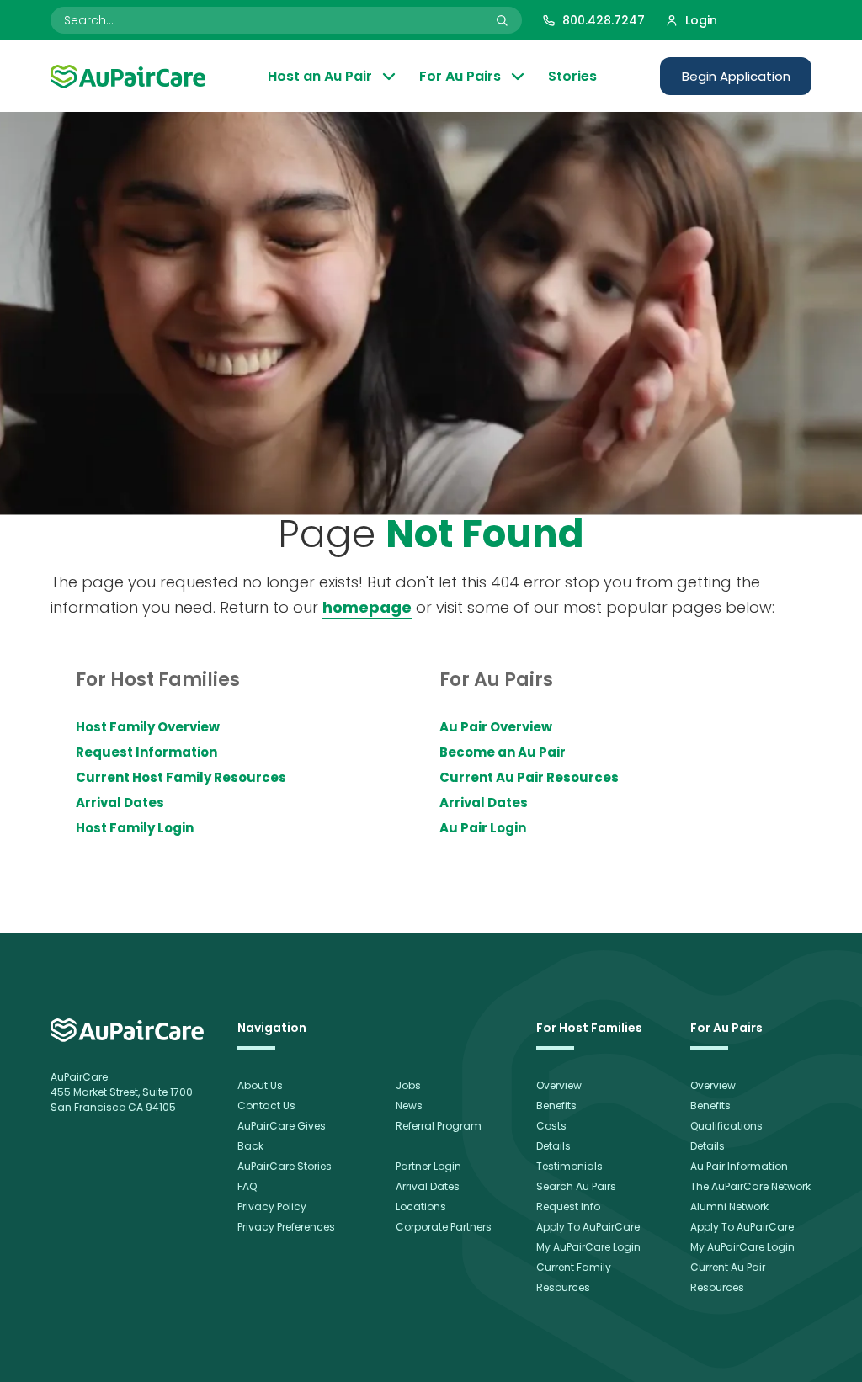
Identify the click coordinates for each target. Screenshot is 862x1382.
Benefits (556, 1105)
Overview (559, 1085)
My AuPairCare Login (588, 1247)
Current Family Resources (573, 1277)
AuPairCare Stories (284, 1166)
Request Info (568, 1206)
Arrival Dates (120, 802)
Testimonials (569, 1166)
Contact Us (266, 1105)
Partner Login (428, 1166)
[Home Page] (128, 76)
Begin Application (736, 76)
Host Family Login (135, 828)
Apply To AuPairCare (588, 1227)
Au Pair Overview (495, 727)
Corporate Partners (444, 1227)
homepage (367, 607)
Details (553, 1146)
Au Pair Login (482, 828)
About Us (260, 1085)
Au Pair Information (739, 1166)
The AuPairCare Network (750, 1186)
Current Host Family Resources (181, 777)
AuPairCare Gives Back (281, 1136)
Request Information (146, 752)
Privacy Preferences (286, 1227)
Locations (421, 1206)
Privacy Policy (271, 1206)
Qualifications (726, 1126)
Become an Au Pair (502, 752)
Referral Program (439, 1126)
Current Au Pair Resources (529, 777)
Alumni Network (729, 1206)
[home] (127, 1030)
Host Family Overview (148, 727)
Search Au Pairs (576, 1186)
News (409, 1105)
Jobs (408, 1085)
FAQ (247, 1186)
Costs (551, 1126)
